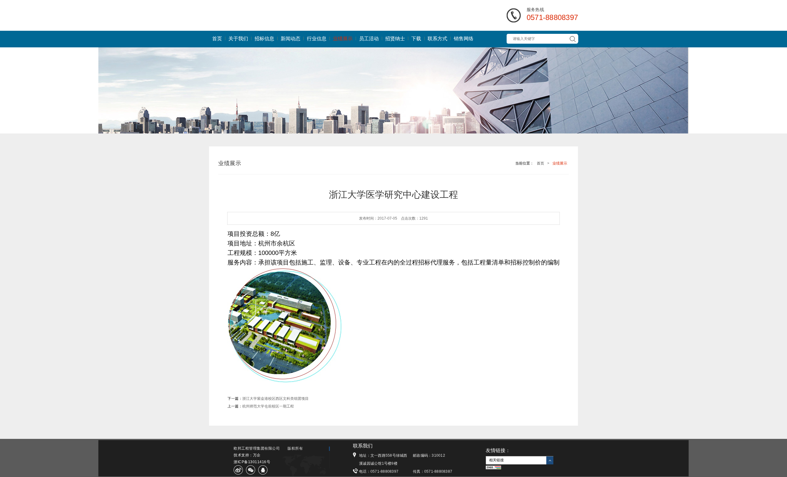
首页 (217, 38)
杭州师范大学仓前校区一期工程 (268, 406)
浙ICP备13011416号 (252, 462)
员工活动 (369, 38)
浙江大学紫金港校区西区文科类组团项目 (275, 398)
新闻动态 (290, 38)
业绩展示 (343, 38)
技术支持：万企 (247, 455)
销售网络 (463, 38)
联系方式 (437, 38)
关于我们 (238, 38)
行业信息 (316, 38)
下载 (416, 38)
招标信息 (264, 38)
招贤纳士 (395, 38)
